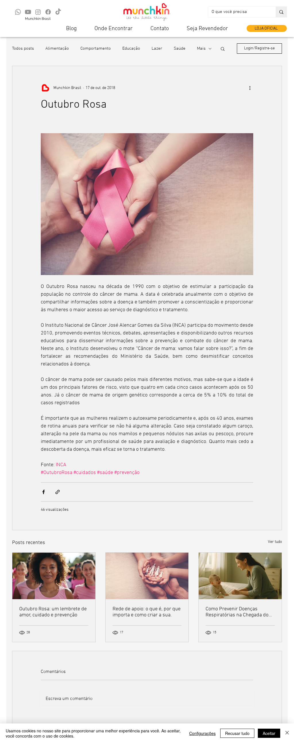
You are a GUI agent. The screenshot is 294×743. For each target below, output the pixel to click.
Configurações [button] (202, 733)
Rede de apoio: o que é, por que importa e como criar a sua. (147, 612)
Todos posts (23, 48)
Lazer (157, 48)
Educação (131, 48)
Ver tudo (275, 541)
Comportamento (95, 48)
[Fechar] (287, 733)
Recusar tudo (237, 733)
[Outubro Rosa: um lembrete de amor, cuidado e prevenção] (53, 576)
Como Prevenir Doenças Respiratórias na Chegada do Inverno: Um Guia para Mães (237, 612)
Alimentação (57, 48)
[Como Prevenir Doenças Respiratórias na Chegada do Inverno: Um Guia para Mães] (240, 576)
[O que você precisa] (281, 12)
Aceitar (269, 733)
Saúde (179, 48)
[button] (222, 48)
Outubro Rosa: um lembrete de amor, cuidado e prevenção (53, 612)
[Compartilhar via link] (57, 492)
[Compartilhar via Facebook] (43, 492)
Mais (201, 48)
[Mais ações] (249, 87)
